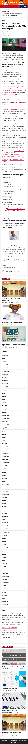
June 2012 (4, 589)
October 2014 (5, 573)
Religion (5, 663)
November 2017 (5, 526)
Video (25, 7)
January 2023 (5, 368)
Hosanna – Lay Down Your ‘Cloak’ (10, 710)
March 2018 (4, 513)
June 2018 (4, 503)
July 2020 (4, 431)
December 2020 (5, 415)
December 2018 (5, 484)
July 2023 (4, 358)
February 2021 (5, 409)
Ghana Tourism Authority (10, 109)
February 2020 (5, 447)
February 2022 (5, 380)
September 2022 (5, 374)
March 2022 (4, 377)
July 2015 (4, 567)
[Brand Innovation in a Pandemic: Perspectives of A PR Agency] (14, 334)
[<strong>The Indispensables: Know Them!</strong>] (14, 679)
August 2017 (4, 535)
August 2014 (4, 579)
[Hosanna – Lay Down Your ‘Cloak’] (14, 701)
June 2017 (4, 541)
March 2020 (4, 443)
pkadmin (4, 324)
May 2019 (4, 475)
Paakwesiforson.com (7, 614)
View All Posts (19, 260)
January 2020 (5, 450)
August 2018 (4, 497)
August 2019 (4, 466)
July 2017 (4, 538)
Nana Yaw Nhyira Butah (7, 668)
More (4, 20)
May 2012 (4, 592)
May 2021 (4, 399)
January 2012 (4, 598)
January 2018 (4, 519)
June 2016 (4, 554)
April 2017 (4, 544)
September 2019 (5, 462)
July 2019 (4, 469)
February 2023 (5, 365)
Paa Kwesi (5, 31)
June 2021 (4, 396)
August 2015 (4, 563)
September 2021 (5, 390)
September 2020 (5, 425)
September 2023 (5, 355)
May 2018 (4, 507)
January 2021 (4, 412)
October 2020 (5, 421)
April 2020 (4, 440)
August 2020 (4, 428)
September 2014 (5, 576)
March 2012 (4, 595)
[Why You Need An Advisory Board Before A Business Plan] (14, 289)
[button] (2, 7)
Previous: (9, 266)
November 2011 (5, 604)
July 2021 (4, 393)
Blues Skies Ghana (15, 156)
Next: (12, 271)
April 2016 (4, 557)
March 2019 (4, 478)
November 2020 (5, 418)
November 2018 (5, 488)
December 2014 (5, 570)
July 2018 (4, 500)
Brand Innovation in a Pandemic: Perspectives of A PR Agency (13, 345)
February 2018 (5, 516)
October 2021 (5, 387)
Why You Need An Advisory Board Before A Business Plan (12, 299)
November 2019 (5, 456)
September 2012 (5, 582)
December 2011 (5, 601)
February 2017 (5, 548)
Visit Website (9, 260)
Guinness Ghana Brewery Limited (12, 152)
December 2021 (5, 383)
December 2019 (5, 453)
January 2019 (4, 481)
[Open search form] (18, 7)
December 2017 (5, 522)
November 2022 (5, 371)
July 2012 (4, 585)
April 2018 (4, 510)
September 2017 (5, 532)
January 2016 (4, 560)
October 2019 (5, 459)
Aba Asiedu (5, 690)
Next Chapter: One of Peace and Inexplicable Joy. (13, 667)
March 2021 (4, 406)
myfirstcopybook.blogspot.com (9, 627)
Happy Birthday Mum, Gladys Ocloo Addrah (12, 322)
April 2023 (4, 361)
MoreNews (21, 740)
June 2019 (4, 472)
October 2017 (5, 529)
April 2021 (4, 402)
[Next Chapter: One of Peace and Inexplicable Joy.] (14, 657)
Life (4, 685)
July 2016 (4, 551)
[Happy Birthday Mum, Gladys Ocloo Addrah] (14, 312)
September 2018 (5, 494)
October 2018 (5, 491)
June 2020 (4, 434)
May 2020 (4, 437)
